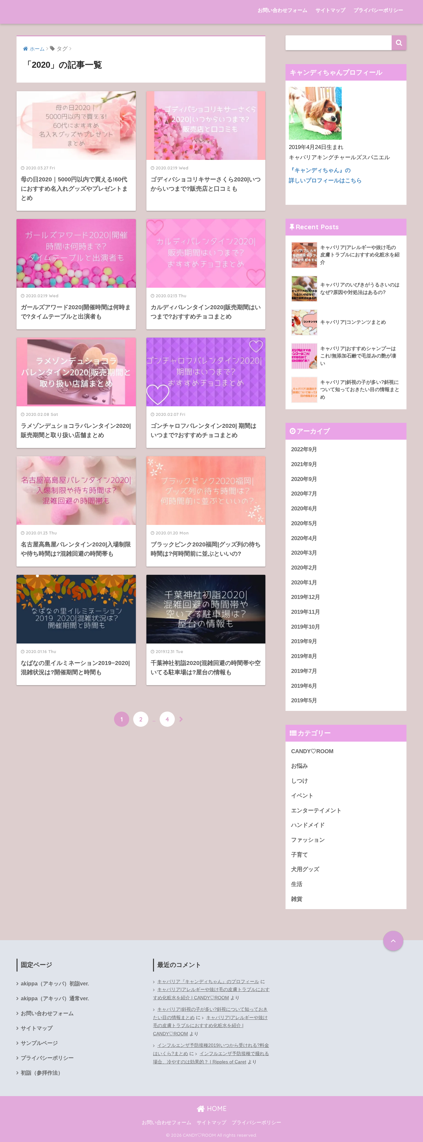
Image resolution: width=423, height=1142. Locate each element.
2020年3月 (304, 553)
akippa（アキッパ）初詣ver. (55, 983)
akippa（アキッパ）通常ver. (55, 998)
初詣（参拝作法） (42, 1073)
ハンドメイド (308, 825)
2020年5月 (304, 523)
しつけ (299, 781)
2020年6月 (304, 508)
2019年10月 (305, 627)
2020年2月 (304, 568)
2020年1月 (304, 582)
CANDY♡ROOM (312, 751)
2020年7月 (304, 494)
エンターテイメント (316, 810)
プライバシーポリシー (378, 10)
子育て (299, 855)
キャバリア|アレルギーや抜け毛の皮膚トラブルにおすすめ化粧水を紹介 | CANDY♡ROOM (211, 993)
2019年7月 (304, 671)
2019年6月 (304, 686)
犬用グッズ (305, 869)
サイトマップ (330, 10)
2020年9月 (304, 479)
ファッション (308, 840)
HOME (216, 1108)
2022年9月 (304, 449)
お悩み (299, 766)
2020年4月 (304, 538)
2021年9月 (304, 464)
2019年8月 (304, 656)
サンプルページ (39, 1043)
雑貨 (296, 899)
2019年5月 (304, 700)
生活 (296, 884)
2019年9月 (304, 641)
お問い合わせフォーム (282, 10)
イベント (302, 795)
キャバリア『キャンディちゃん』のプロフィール (208, 981)
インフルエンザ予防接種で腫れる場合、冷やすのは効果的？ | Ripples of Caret (211, 1057)
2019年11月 (305, 612)
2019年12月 (305, 597)
